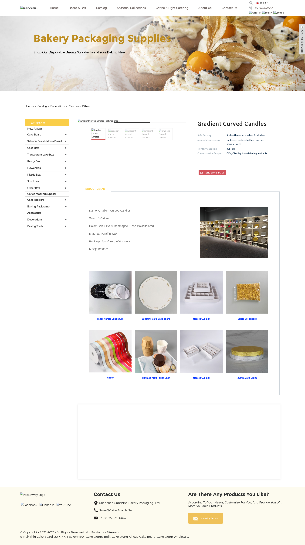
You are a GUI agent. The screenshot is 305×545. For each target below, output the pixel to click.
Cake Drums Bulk (98, 536)
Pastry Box (33, 161)
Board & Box (77, 7)
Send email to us (214, 172)
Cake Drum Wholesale (172, 536)
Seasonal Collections (131, 7)
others (86, 106)
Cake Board (34, 134)
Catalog (101, 7)
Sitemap (113, 532)
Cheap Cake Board (142, 536)
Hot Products (94, 532)
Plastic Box (34, 174)
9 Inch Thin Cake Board (36, 536)
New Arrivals (34, 128)
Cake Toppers (35, 199)
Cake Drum (120, 536)
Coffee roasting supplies (41, 193)
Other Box (33, 187)
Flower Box (34, 167)
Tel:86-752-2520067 (112, 517)
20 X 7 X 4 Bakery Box (69, 536)
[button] (171, 134)
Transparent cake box (40, 154)
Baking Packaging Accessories (38, 209)
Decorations (57, 106)
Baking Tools (35, 226)
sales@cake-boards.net (116, 510)
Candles (74, 106)
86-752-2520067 (264, 7)
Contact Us (229, 7)
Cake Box (33, 147)
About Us (204, 7)
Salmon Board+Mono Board (44, 141)
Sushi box (33, 181)
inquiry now (209, 518)
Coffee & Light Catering (172, 7)
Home (54, 7)
